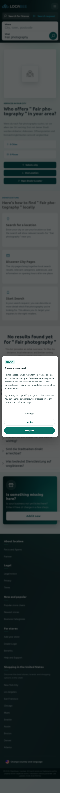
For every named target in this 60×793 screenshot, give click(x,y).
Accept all (29, 430)
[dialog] (30, 396)
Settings (29, 413)
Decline (29, 422)
